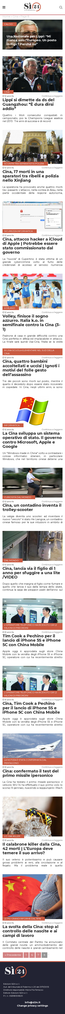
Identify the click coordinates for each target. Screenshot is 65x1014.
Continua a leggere (52, 96)
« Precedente (13, 954)
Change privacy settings (32, 1005)
